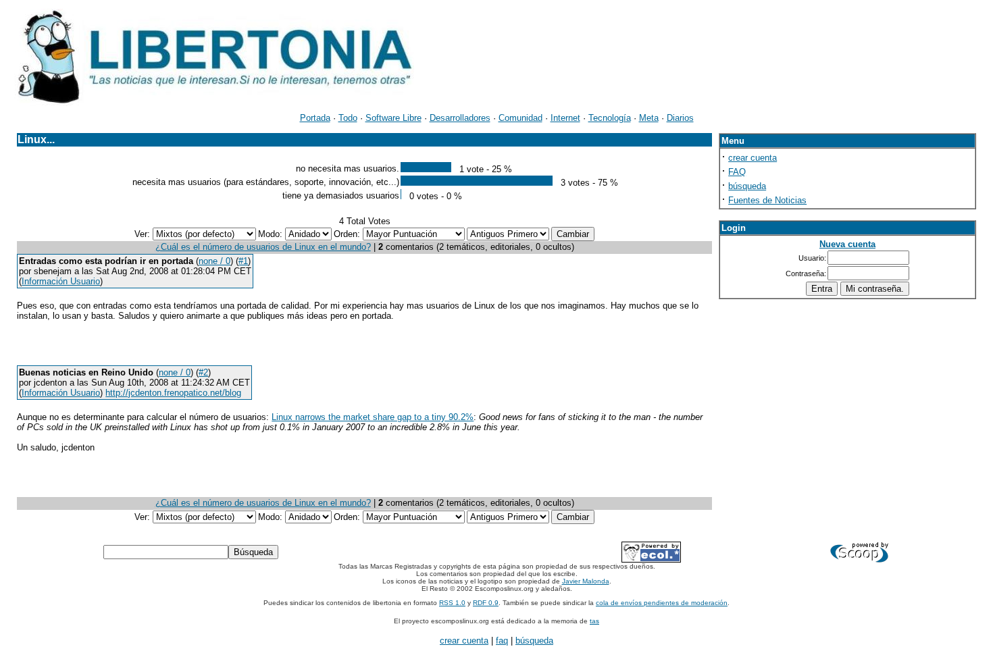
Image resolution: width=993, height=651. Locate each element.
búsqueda (747, 186)
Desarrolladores (460, 118)
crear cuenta (752, 158)
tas (594, 621)
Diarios (680, 118)
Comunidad (520, 118)
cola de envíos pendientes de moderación (662, 602)
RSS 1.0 (452, 602)
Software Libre (393, 118)
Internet (565, 118)
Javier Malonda (585, 581)
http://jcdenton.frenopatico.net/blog (173, 393)
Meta (649, 118)
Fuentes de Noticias (767, 200)
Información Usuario (61, 281)
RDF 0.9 (486, 602)
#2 (203, 372)
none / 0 (214, 261)
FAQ (737, 172)
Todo (347, 118)
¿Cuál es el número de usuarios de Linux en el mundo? (263, 247)
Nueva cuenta (847, 244)
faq (502, 640)
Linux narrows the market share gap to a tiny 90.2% (373, 417)
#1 (243, 261)
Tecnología (609, 118)
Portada (315, 118)
